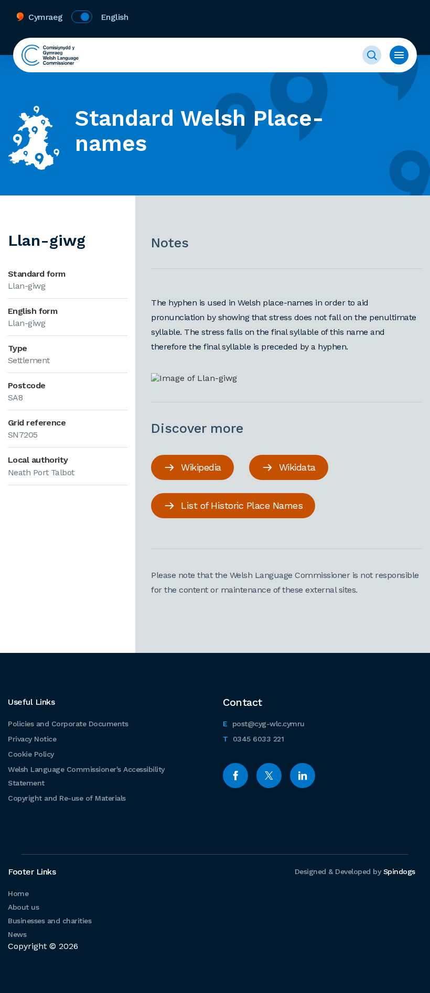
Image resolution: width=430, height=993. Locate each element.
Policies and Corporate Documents (68, 723)
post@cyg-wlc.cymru (264, 723)
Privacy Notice (32, 739)
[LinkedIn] (302, 775)
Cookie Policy (31, 754)
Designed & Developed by (355, 871)
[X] (269, 775)
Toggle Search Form (371, 55)
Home (18, 893)
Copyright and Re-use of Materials (67, 798)
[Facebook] (235, 775)
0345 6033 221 (253, 738)
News (17, 934)
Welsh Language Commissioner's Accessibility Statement (86, 776)
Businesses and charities (49, 920)
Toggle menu (399, 55)
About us (23, 907)
